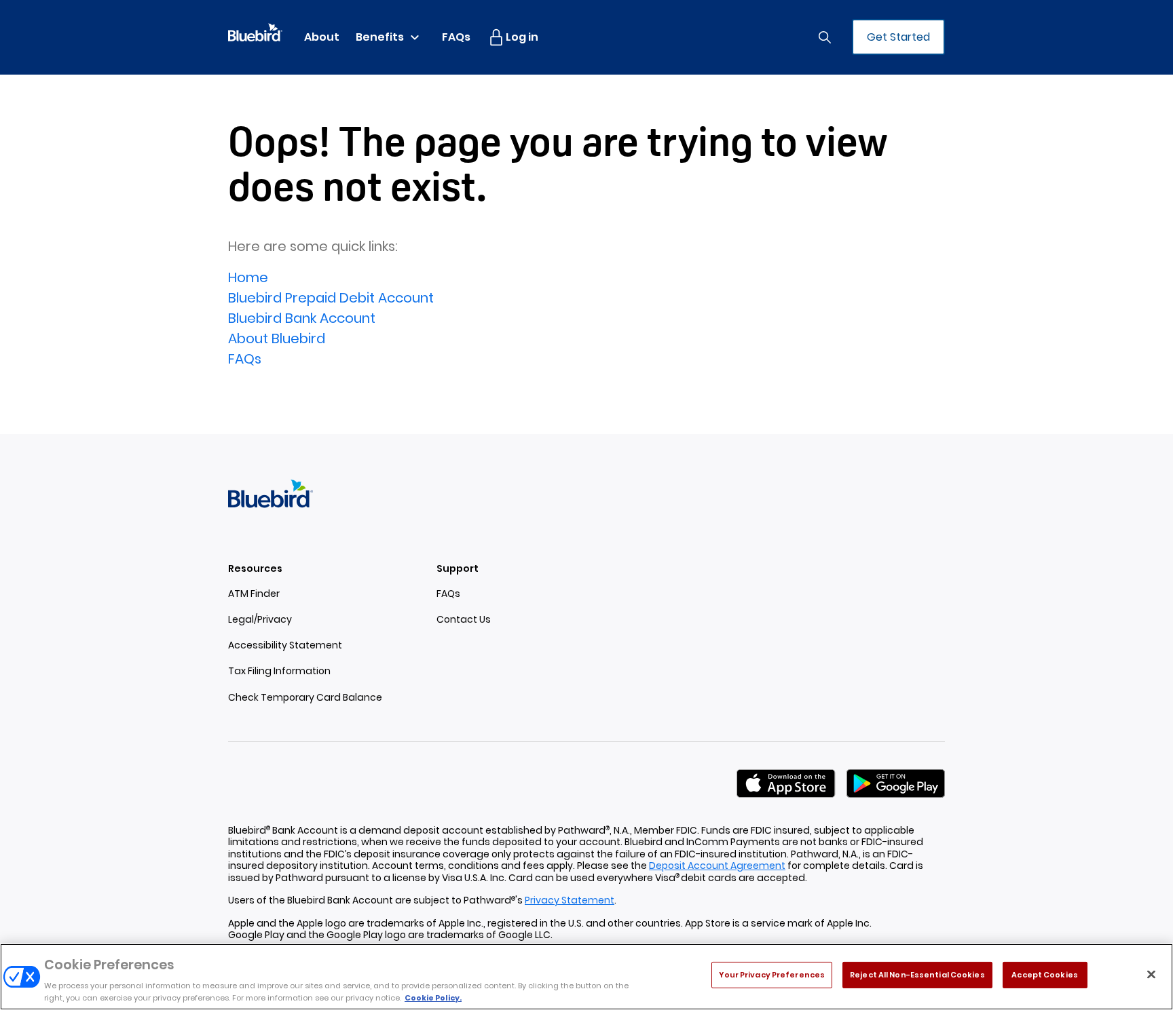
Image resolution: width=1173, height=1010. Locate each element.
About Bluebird (276, 338)
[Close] (1151, 975)
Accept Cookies (1044, 974)
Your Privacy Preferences (772, 974)
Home (248, 277)
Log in (522, 37)
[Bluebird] (255, 31)
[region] (586, 977)
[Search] (824, 37)
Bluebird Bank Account (301, 318)
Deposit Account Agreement (717, 865)
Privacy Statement (569, 900)
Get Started (898, 37)
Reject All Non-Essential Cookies (917, 974)
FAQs (244, 358)
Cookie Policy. (433, 997)
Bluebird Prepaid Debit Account (331, 297)
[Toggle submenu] (415, 37)
